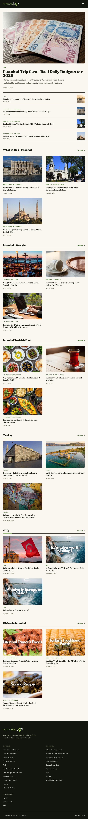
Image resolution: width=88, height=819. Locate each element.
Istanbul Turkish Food (54, 750)
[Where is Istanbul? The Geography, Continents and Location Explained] (22, 496)
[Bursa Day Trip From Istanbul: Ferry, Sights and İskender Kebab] (22, 454)
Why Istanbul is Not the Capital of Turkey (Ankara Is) (21, 569)
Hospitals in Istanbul (10, 780)
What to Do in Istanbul (54, 780)
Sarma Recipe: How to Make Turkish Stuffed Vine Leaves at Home (19, 704)
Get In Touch (7, 802)
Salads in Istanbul (52, 765)
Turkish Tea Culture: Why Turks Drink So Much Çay (65, 379)
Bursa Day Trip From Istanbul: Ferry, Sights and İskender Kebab (20, 474)
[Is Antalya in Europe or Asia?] (22, 591)
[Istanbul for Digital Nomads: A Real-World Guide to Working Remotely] (22, 306)
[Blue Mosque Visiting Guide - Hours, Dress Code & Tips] (22, 211)
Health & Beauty (8, 776)
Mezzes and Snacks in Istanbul (57, 754)
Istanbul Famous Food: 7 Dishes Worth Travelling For (20, 662)
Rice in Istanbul (51, 761)
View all (80, 150)
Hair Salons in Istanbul (11, 769)
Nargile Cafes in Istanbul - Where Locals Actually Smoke (21, 283)
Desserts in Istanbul (10, 754)
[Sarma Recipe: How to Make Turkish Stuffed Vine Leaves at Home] (22, 684)
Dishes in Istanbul (9, 757)
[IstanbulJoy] (11, 4)
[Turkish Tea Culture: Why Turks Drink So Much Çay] (65, 359)
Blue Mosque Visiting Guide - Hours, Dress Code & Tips (22, 230)
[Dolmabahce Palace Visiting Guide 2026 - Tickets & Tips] (22, 169)
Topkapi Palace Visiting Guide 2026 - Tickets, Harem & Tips (62, 188)
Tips (47, 773)
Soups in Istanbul (52, 769)
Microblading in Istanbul (54, 757)
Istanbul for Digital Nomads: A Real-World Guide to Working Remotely (22, 326)
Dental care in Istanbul (11, 750)
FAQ (4, 765)
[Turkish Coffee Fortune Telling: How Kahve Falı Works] (65, 264)
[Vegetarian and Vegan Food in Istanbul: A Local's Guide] (22, 359)
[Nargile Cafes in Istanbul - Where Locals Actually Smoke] (22, 264)
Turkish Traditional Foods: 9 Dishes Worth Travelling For (65, 662)
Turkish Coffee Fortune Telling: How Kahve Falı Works (62, 283)
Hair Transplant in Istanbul (12, 773)
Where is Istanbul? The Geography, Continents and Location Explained (19, 516)
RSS (4, 805)
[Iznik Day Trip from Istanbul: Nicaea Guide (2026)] (65, 454)
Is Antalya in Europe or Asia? (16, 610)
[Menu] (83, 4)
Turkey (48, 776)
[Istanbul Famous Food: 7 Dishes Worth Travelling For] (22, 642)
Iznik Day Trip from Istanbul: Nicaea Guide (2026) (65, 474)
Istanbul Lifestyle (9, 788)
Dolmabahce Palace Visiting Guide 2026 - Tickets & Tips (21, 188)
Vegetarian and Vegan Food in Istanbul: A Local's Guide (21, 379)
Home (5, 798)
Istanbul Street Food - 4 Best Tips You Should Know (20, 421)
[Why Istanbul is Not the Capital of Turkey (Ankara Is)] (22, 549)
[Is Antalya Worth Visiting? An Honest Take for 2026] (65, 549)
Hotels (5, 784)
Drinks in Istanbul (9, 761)
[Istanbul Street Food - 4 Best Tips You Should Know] (22, 401)
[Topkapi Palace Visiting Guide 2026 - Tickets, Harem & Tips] (65, 169)
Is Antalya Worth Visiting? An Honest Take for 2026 (65, 569)
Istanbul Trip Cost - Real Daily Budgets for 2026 (43, 73)
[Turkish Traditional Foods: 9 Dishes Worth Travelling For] (65, 642)
